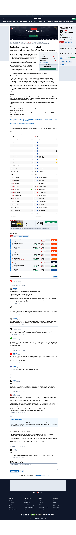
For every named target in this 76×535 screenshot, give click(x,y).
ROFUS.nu (36, 15)
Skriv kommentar (14, 471)
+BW (56, 27)
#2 (10, 303)
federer (14, 280)
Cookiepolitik (55, 509)
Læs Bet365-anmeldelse (44, 62)
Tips (4, 23)
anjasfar (14, 366)
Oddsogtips (15, 288)
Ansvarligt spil (41, 509)
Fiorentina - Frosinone (18, 243)
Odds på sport (11, 502)
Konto (73, 18)
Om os (54, 502)
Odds (14, 21)
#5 (10, 334)
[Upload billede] (23, 471)
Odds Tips (11, 501)
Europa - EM (16, 39)
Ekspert (15, 236)
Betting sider (26, 501)
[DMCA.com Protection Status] (36, 515)
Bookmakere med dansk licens (30, 505)
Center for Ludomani (13, 509)
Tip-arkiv (69, 61)
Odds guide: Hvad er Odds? (44, 507)
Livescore (40, 21)
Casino (67, 21)
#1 (10, 285)
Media (71, 21)
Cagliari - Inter (16, 254)
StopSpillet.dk (49, 15)
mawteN (14, 380)
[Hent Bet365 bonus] (17, 224)
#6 (10, 350)
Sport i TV (45, 21)
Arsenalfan (15, 318)
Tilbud (25, 509)
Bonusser (25, 21)
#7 (10, 363)
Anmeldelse (50, 224)
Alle (12, 236)
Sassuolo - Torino (17, 247)
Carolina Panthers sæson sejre (20, 262)
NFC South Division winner (19, 265)
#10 (10, 412)
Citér (24, 285)
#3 (10, 315)
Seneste (55, 276)
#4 (10, 324)
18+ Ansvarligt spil (42, 518)
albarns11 (15, 353)
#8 (10, 377)
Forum (35, 21)
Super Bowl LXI (17, 258)
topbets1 (14, 338)
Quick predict (25, 236)
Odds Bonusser (27, 502)
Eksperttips (9, 21)
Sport (4, 21)
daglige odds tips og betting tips (42, 475)
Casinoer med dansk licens (29, 507)
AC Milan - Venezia (17, 240)
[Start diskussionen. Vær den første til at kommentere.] (34, 466)
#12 (10, 457)
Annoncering (55, 504)
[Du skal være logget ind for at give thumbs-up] (38, 42)
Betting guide (62, 21)
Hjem (1, 23)
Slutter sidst (16, 269)
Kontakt (55, 501)
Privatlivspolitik (56, 507)
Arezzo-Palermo (17, 251)
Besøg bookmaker (51, 222)
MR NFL (14, 394)
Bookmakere (19, 21)
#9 (10, 391)
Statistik (56, 21)
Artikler (30, 21)
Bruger (20, 236)
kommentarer (30, 42)
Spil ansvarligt (28, 15)
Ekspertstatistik (68, 42)
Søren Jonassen (15, 42)
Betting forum (41, 501)
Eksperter (11, 505)
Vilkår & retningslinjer (57, 505)
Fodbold (12, 39)
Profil (63, 61)
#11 (10, 446)
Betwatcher (50, 21)
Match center (13, 27)
